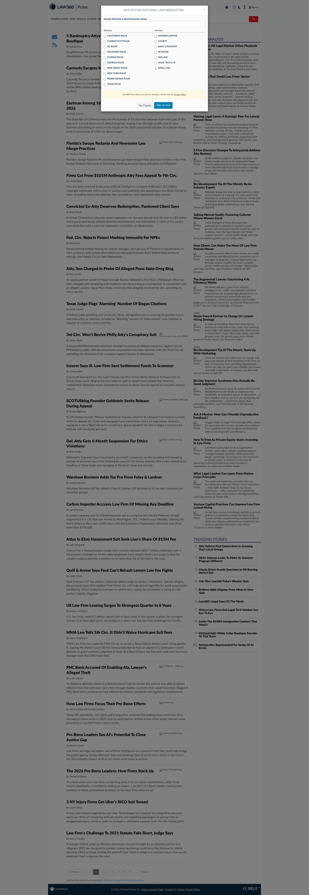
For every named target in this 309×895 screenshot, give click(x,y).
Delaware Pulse (116, 52)
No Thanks (145, 105)
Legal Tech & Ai (166, 63)
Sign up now (163, 105)
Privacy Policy (180, 94)
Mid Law (163, 57)
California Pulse (117, 36)
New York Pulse (116, 73)
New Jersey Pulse (117, 68)
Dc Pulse (112, 46)
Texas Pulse (114, 84)
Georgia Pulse (115, 63)
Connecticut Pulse (118, 41)
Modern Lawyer (167, 36)
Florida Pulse (115, 57)
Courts (162, 41)
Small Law (164, 68)
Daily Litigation (167, 46)
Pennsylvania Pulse (118, 79)
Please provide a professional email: (125, 19)
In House (163, 52)
